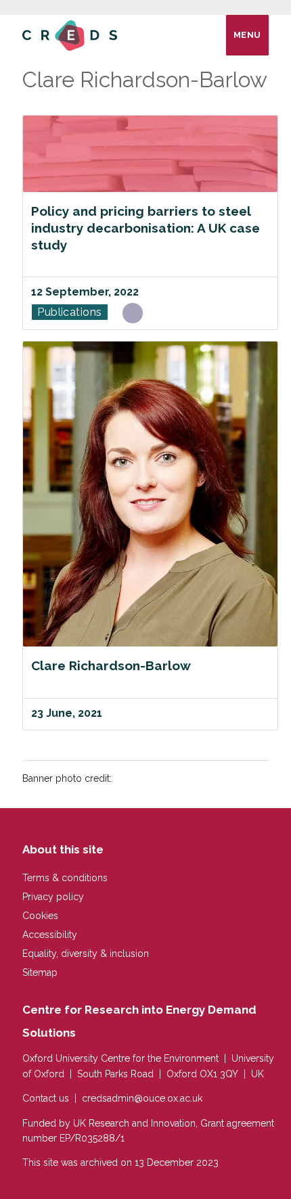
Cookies (40, 915)
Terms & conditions (65, 877)
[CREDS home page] (69, 34)
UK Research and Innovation (134, 1123)
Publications (69, 312)
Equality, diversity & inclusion (85, 953)
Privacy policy (53, 896)
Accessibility (49, 934)
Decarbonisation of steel (132, 315)
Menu (247, 35)
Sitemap (40, 972)
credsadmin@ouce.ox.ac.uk (142, 1098)
